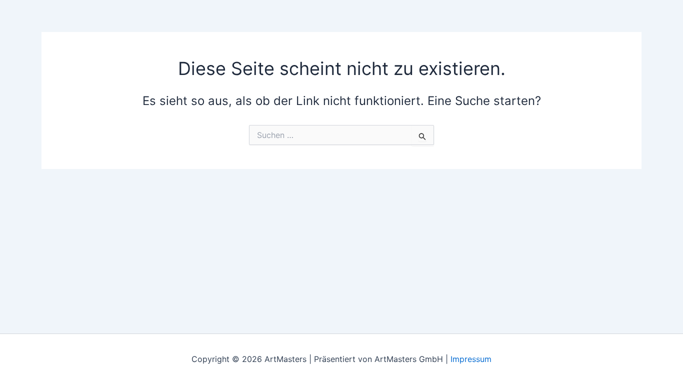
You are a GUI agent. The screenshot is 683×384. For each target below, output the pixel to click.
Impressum (471, 359)
